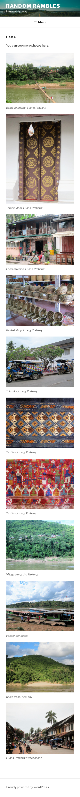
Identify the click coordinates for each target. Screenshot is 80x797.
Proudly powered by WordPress (27, 787)
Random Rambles (33, 6)
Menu (42, 22)
